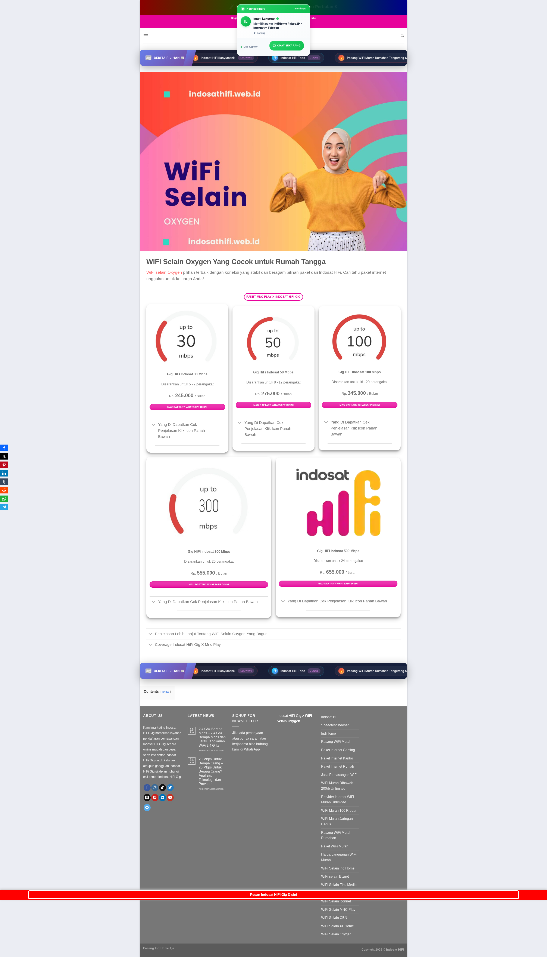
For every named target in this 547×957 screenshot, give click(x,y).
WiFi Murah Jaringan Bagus (337, 821)
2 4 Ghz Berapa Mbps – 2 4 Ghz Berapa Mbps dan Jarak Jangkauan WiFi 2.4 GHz (212, 737)
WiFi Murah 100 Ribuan (339, 810)
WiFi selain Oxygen (164, 272)
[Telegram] (4, 507)
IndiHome (328, 733)
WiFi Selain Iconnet (336, 901)
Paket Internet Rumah (337, 766)
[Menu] (145, 35)
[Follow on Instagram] (154, 787)
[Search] (402, 35)
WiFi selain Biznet (335, 876)
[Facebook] (4, 448)
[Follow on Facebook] (147, 787)
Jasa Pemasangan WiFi (339, 775)
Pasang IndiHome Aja (158, 948)
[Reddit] (4, 490)
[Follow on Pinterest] (154, 797)
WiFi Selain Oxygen (336, 934)
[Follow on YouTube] (170, 797)
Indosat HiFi (330, 717)
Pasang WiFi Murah (336, 741)
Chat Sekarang (288, 44)
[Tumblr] (4, 481)
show (165, 691)
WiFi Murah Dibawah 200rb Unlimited (337, 785)
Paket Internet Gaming (338, 750)
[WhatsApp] (4, 498)
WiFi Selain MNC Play (338, 909)
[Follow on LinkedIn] (162, 797)
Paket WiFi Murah (334, 846)
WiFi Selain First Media (339, 885)
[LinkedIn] (4, 473)
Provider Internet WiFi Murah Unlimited (337, 799)
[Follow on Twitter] (170, 787)
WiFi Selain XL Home (337, 926)
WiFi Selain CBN (334, 918)
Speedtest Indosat (334, 725)
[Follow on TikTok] (162, 787)
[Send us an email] (147, 797)
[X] (4, 456)
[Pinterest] (4, 465)
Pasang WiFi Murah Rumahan (336, 835)
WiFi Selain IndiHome (337, 868)
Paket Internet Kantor (337, 758)
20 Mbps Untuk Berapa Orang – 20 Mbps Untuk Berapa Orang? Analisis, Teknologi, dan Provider (211, 771)
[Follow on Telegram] (147, 807)
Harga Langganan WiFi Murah (339, 857)
